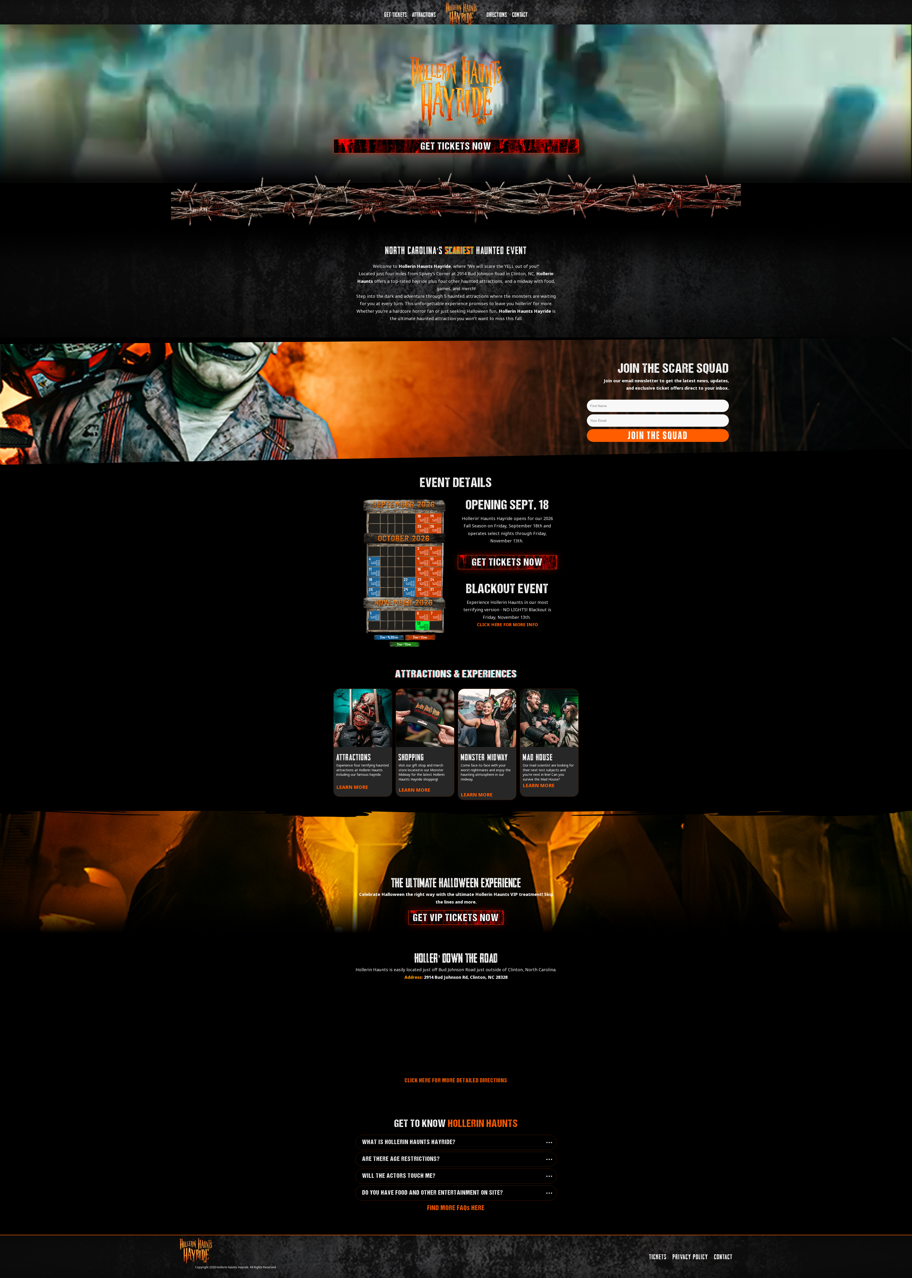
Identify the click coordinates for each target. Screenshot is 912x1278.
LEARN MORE (352, 787)
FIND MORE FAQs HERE (456, 1208)
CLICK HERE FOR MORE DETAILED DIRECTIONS (456, 1081)
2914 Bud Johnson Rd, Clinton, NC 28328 (466, 977)
